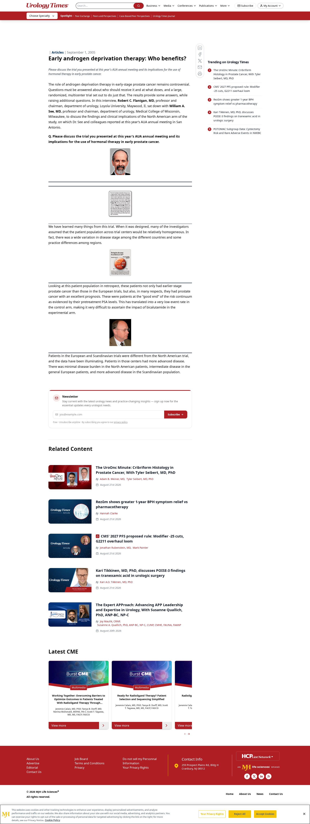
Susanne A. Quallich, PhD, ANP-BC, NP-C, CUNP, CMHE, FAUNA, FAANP (139, 625)
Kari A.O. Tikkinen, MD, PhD (116, 582)
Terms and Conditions (89, 763)
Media (167, 5)
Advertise (33, 763)
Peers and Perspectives (104, 16)
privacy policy (120, 422)
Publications (206, 5)
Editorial (32, 768)
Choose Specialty (39, 15)
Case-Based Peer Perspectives (134, 16)
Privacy (79, 768)
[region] (155, 814)
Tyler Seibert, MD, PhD (139, 479)
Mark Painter (140, 547)
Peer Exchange (82, 16)
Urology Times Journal (164, 16)
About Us (33, 759)
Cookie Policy (52, 820)
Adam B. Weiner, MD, (112, 479)
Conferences (185, 5)
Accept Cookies (265, 814)
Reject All (239, 814)
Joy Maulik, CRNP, (110, 621)
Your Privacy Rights (136, 768)
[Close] (304, 814)
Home (229, 794)
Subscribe (174, 414)
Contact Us (34, 772)
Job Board (81, 759)
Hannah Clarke (109, 513)
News (260, 794)
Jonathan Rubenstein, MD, (115, 547)
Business (151, 5)
